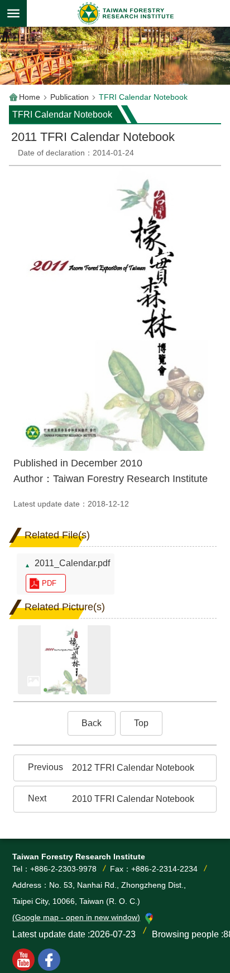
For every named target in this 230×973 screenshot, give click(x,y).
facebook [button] (49, 959)
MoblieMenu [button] (13, 13)
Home (29, 97)
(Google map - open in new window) (76, 917)
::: (18, 163)
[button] (92, 723)
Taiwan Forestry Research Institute (126, 13)
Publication (69, 97)
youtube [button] (23, 959)
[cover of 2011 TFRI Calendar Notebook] (64, 660)
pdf (49, 583)
